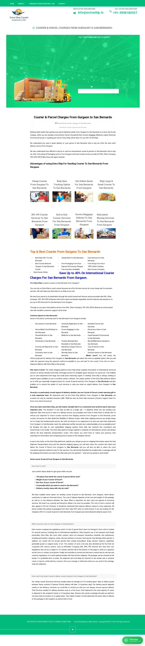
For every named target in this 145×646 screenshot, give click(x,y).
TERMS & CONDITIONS (63, 622)
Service (21, 4)
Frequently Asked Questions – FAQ (41, 4)
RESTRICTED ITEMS (34, 622)
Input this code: (84, 87)
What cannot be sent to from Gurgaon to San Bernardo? (53, 524)
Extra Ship (77, 622)
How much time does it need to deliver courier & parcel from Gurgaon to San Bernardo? (64, 576)
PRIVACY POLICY (48, 622)
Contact (62, 4)
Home (12, 4)
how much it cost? (39, 466)
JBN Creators (93, 622)
